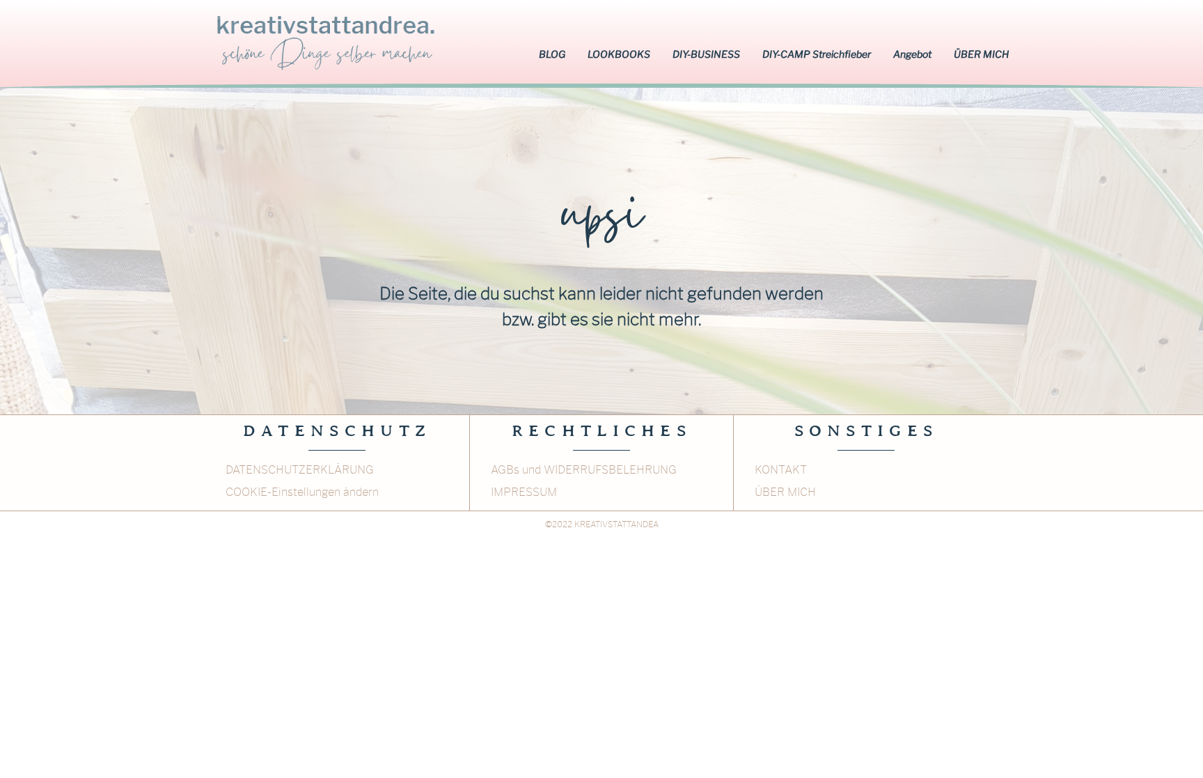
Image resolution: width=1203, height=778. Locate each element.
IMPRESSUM (524, 492)
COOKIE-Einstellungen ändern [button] (302, 492)
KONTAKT (781, 470)
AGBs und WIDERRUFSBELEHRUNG (584, 470)
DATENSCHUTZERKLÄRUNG (300, 470)
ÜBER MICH (785, 492)
